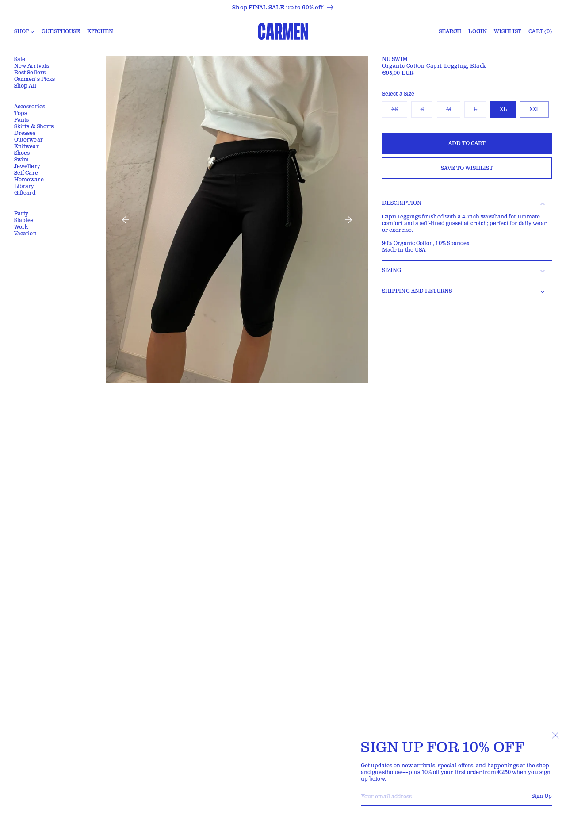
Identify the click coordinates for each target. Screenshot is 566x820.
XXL (534, 109)
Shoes (22, 153)
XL (503, 109)
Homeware (29, 179)
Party (21, 214)
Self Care (26, 173)
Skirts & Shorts (34, 126)
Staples (24, 220)
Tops (20, 113)
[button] (24, 31)
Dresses (25, 133)
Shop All (25, 86)
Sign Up (542, 796)
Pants (21, 120)
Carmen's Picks (34, 79)
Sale (19, 59)
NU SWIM (395, 59)
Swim (21, 160)
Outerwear (28, 140)
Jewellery (27, 166)
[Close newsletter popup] (555, 735)
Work (21, 227)
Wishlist (508, 31)
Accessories (29, 106)
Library (24, 186)
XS (399, 112)
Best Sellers (30, 72)
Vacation (25, 233)
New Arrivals (31, 66)
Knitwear (26, 146)
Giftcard (24, 193)
